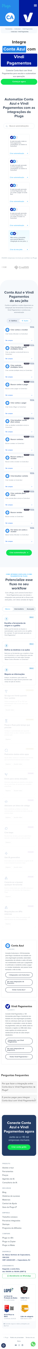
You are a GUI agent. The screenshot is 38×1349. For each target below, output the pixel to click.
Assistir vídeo (10, 710)
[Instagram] (19, 1345)
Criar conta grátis (18, 1147)
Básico (7, 609)
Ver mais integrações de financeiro (15, 982)
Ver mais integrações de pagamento (15, 1049)
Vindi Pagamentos (28, 29)
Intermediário (19, 609)
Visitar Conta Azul (18, 990)
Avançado (30, 609)
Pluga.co (6, 6)
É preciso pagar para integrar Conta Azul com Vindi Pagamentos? (19, 1099)
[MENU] (36, 6)
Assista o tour (8, 1168)
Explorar (8, 739)
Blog (4, 1192)
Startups (5, 1224)
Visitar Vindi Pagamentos (18, 1057)
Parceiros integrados (11, 1221)
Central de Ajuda (9, 1203)
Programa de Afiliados (11, 1228)
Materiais (6, 1200)
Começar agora (19, 82)
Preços (5, 1175)
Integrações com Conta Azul (19, 975)
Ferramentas (8, 29)
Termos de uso (30, 1337)
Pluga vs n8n (7, 1238)
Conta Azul (17, 29)
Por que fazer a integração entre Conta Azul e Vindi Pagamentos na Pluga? (18, 1086)
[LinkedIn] (22, 1345)
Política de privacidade (17, 1337)
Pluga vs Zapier (9, 1242)
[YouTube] (16, 1345)
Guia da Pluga (8, 1207)
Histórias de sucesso (11, 1196)
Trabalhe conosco (9, 1217)
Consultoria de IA (9, 1183)
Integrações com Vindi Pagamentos (16, 1041)
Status (19, 1341)
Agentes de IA (8, 1179)
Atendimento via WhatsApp (20, 1276)
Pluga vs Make (8, 1245)
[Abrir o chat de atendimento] (3, 1345)
